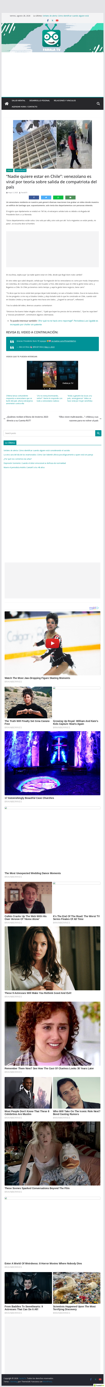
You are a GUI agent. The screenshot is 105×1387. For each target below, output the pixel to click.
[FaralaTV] (52, 24)
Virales (9, 170)
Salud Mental (18, 100)
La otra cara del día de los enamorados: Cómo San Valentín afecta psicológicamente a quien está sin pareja (48, 454)
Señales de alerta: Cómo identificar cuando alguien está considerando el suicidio (37, 450)
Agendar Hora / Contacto (24, 106)
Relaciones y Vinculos (65, 100)
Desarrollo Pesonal (39, 100)
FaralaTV (24, 192)
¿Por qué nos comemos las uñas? (18, 459)
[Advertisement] (52, 72)
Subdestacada (20, 170)
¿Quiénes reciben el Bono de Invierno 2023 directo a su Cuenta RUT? (27, 418)
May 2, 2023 (49, 347)
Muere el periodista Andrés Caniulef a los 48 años (63, 16)
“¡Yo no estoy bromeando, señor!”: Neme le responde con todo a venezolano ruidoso (49, 398)
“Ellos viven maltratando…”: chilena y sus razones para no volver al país (78, 418)
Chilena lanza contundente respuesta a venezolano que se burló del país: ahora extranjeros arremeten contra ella (19, 399)
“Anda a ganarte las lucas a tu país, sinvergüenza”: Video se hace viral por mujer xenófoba (79, 398)
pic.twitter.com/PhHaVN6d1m (63, 341)
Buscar (98, 433)
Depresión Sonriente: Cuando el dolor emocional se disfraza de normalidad (35, 463)
